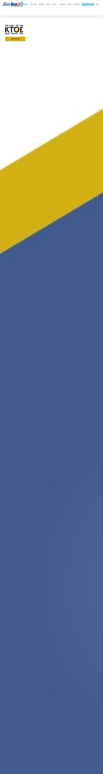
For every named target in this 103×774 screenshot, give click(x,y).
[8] (51, 19)
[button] (97, 4)
